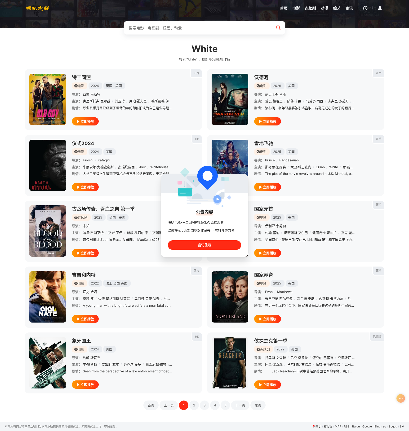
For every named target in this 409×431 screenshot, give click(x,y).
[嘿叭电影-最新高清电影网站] (38, 8)
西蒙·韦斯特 (91, 94)
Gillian (320, 167)
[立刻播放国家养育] (230, 297)
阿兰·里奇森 (274, 364)
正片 (196, 73)
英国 (109, 86)
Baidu (356, 426)
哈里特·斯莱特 (93, 233)
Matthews (284, 292)
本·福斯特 (90, 364)
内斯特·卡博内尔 (331, 299)
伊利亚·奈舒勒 (275, 226)
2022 (95, 283)
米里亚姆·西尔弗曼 (279, 299)
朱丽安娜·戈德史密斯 (98, 167)
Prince (270, 160)
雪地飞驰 (263, 143)
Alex (142, 167)
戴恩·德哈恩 (274, 101)
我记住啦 (204, 245)
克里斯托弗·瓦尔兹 (96, 101)
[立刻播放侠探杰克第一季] (230, 362)
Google (367, 426)
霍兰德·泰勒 (306, 299)
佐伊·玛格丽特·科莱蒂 (114, 299)
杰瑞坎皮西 (126, 167)
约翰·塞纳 (272, 233)
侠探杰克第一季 (270, 341)
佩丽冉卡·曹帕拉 (324, 233)
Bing (377, 426)
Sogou (393, 426)
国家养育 (263, 275)
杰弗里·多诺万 (338, 101)
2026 (277, 86)
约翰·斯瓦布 (91, 358)
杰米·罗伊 (115, 233)
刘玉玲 (120, 101)
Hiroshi (88, 160)
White (333, 167)
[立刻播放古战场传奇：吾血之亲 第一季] (47, 231)
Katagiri (104, 160)
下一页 (240, 405)
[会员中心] (380, 8)
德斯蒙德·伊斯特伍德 (166, 101)
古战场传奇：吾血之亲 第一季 (103, 209)
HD (197, 139)
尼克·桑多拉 (299, 358)
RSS (347, 426)
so (384, 426)
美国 (118, 86)
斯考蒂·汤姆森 (275, 167)
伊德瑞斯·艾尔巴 (296, 233)
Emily (352, 299)
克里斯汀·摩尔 (348, 358)
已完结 (377, 336)
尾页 (258, 405)
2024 (95, 86)
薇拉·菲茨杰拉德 (328, 364)
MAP (338, 426)
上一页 (169, 405)
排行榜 (328, 426)
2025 (277, 152)
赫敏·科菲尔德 (137, 233)
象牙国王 (81, 341)
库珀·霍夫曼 (138, 101)
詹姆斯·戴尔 (110, 364)
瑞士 (109, 283)
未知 (86, 226)
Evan (269, 292)
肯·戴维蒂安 (351, 167)
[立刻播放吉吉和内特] (47, 297)
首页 (151, 405)
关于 (318, 426)
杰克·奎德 (348, 233)
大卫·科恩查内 (300, 167)
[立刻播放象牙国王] (47, 362)
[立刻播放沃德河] (230, 99)
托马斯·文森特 (275, 358)
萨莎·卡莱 (294, 101)
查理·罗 (88, 299)
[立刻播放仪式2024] (47, 165)
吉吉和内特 (84, 275)
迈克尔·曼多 (132, 364)
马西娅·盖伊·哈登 (147, 299)
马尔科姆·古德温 (299, 364)
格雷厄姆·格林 (156, 364)
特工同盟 (81, 77)
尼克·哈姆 (90, 292)
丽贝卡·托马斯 (275, 94)
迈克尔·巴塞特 (322, 358)
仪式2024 (83, 143)
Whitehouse (159, 167)
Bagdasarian (289, 160)
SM (402, 426)
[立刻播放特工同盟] (47, 99)
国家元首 (263, 209)
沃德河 (261, 77)
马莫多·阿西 (314, 101)
